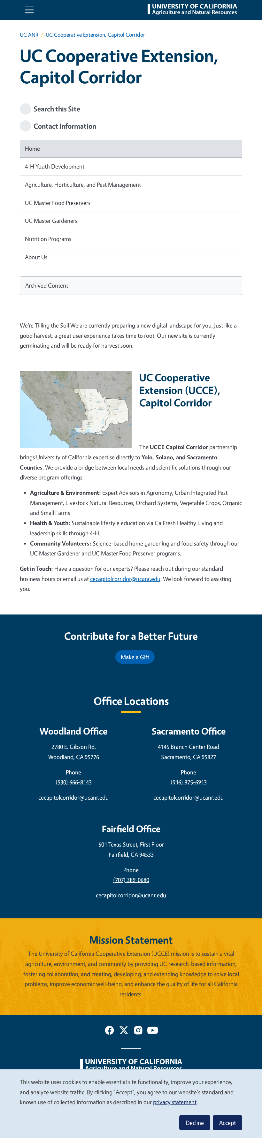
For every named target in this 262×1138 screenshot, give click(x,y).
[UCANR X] (124, 1031)
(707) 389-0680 (131, 880)
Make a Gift (135, 657)
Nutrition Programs (48, 239)
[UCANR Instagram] (138, 1031)
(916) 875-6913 (189, 782)
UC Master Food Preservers (57, 203)
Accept (227, 1123)
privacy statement (174, 1102)
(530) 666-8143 (74, 782)
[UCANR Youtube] (152, 1031)
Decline (195, 1123)
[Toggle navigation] (29, 10)
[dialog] (131, 1103)
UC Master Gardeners (51, 220)
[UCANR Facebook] (109, 1031)
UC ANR (29, 34)
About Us (36, 257)
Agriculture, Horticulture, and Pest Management (83, 184)
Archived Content (46, 285)
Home (32, 148)
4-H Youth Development (54, 166)
